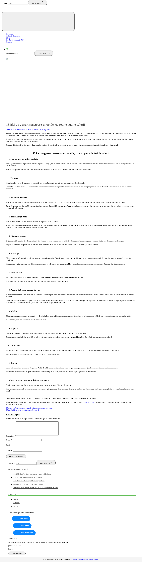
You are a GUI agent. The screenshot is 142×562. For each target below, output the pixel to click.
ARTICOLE (28, 130)
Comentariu (11, 436)
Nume (9, 440)
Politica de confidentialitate (79, 559)
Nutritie (36, 130)
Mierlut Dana (19, 130)
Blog (8, 38)
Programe (9, 34)
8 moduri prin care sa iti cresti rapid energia (28, 484)
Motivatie (16, 503)
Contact (9, 42)
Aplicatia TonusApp (13, 36)
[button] (7, 49)
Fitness (15, 499)
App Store (24, 518)
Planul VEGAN (88, 402)
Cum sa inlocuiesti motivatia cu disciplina (27, 477)
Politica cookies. (94, 559)
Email (9, 445)
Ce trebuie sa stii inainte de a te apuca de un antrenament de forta (35, 488)
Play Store (25, 525)
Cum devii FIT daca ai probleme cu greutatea (28, 481)
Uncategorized (45, 130)
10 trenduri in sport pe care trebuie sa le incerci (22, 410)
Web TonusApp (27, 533)
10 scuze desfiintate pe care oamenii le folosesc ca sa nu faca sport (29, 408)
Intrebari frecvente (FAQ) (15, 40)
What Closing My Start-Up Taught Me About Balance (32, 474)
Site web (9, 450)
